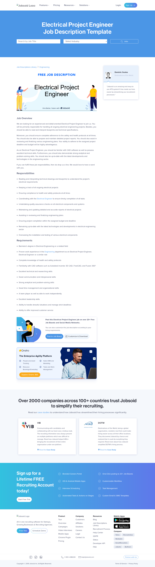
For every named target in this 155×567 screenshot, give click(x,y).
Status (95, 540)
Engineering (44, 67)
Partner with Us (131, 557)
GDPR (95, 536)
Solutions (79, 527)
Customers (80, 519)
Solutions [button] (83, 5)
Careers (79, 530)
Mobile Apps (63, 534)
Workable (118, 539)
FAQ (95, 547)
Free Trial (23, 531)
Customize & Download (78, 336)
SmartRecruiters (121, 543)
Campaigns (62, 527)
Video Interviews (65, 530)
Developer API (99, 543)
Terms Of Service (121, 564)
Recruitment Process (101, 529)
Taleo (117, 535)
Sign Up (129, 5)
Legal (78, 534)
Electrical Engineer (44, 198)
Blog (95, 519)
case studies (44, 412)
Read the (47, 450)
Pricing (56, 5)
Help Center (98, 532)
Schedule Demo (39, 531)
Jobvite (118, 547)
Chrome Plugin (64, 537)
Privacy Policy (133, 564)
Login (118, 5)
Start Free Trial (24, 499)
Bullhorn (128, 547)
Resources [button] (69, 5)
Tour (60, 519)
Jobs (126, 41)
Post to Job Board (54, 336)
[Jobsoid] (26, 5)
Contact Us (80, 537)
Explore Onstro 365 (30, 375)
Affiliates (79, 523)
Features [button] (43, 5)
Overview (62, 523)
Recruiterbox (128, 535)
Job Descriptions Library (27, 67)
